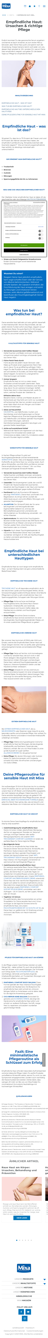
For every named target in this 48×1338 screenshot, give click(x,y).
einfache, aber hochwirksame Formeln (20, 800)
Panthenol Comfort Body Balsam (19, 982)
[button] (21, 1218)
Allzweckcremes (11, 753)
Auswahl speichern (24, 250)
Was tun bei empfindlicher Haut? (17, 106)
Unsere (24, 1279)
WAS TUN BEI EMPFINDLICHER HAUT (12, 15)
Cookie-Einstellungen (35, 1331)
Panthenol (16, 495)
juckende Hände (21, 999)
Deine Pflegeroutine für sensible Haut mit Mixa (23, 115)
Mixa (24, 1301)
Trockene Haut (8, 588)
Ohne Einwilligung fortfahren (39, 202)
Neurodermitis (8, 731)
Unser (24, 1292)
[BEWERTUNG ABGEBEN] (34, 6)
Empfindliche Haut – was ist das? (17, 103)
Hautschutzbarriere (36, 199)
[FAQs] (25, 6)
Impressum (30, 1328)
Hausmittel (9, 412)
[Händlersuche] (39, 6)
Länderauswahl (18, 1328)
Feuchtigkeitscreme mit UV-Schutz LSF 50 (22, 908)
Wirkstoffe (7, 460)
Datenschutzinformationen (14, 1331)
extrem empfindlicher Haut (17, 729)
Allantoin (8, 504)
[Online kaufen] (30, 6)
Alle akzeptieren (24, 245)
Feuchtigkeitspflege (25, 972)
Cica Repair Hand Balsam (15, 997)
